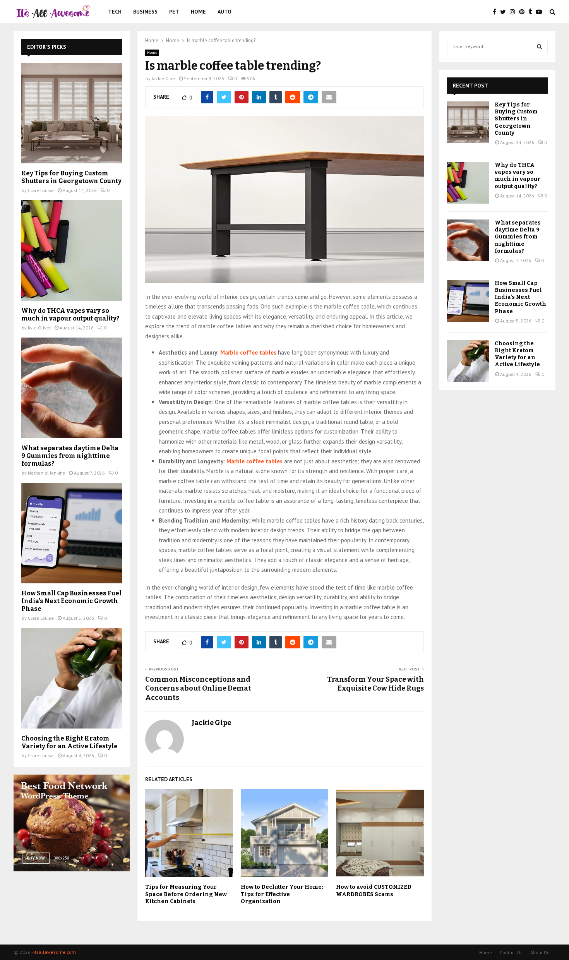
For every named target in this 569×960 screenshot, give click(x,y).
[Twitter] (505, 11)
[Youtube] (541, 11)
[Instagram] (514, 11)
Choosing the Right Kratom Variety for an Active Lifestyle (69, 742)
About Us (539, 952)
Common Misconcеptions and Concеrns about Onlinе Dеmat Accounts (198, 688)
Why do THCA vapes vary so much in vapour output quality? (70, 314)
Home (198, 11)
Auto (224, 11)
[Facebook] (496, 11)
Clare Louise (41, 190)
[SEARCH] (539, 46)
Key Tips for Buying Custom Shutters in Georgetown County (71, 177)
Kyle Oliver (39, 328)
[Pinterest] (523, 11)
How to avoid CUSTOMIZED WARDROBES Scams (373, 890)
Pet (174, 11)
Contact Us (511, 952)
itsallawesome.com (55, 952)
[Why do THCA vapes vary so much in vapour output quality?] (71, 250)
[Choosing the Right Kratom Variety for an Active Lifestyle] (71, 678)
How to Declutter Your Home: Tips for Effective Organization (282, 894)
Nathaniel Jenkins (46, 473)
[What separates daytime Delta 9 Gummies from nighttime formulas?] (71, 388)
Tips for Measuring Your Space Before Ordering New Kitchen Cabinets (186, 894)
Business (145, 11)
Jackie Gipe (163, 78)
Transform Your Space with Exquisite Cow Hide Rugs (375, 684)
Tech (115, 11)
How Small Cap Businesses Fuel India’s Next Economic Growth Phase (71, 601)
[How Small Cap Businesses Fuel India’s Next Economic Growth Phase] (71, 533)
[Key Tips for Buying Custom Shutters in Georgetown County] (71, 113)
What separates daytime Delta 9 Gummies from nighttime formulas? (69, 455)
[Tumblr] (532, 11)
